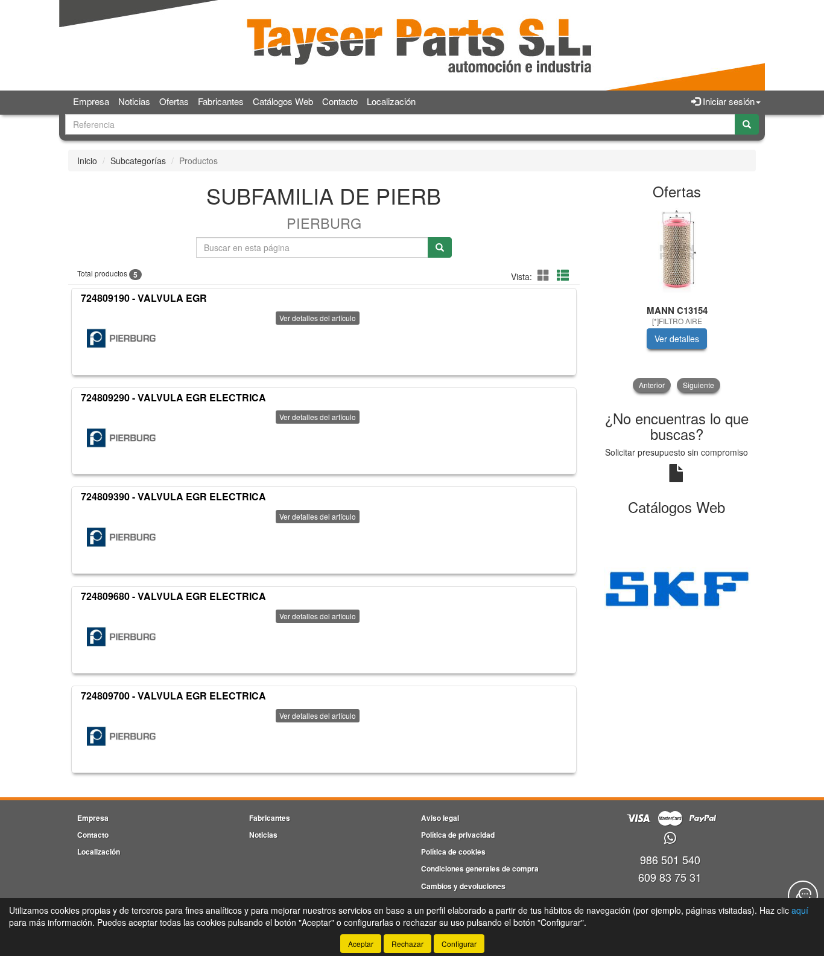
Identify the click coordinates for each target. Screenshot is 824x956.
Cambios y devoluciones (463, 886)
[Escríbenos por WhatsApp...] (670, 838)
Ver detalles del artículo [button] (317, 318)
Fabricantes (221, 101)
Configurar (459, 943)
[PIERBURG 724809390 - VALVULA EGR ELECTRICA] (121, 537)
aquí (799, 910)
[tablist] (677, 300)
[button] (545, 275)
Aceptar (360, 943)
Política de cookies (453, 851)
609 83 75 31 (670, 877)
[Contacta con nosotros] (803, 896)
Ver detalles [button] (676, 339)
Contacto (340, 101)
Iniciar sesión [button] (727, 101)
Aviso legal (440, 817)
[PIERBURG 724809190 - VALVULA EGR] (121, 338)
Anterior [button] (652, 385)
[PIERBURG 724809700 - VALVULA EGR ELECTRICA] (121, 736)
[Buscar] (747, 124)
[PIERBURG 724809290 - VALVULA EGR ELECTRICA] (121, 437)
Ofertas (174, 101)
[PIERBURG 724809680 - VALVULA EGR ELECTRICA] (121, 637)
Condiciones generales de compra (480, 868)
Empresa (91, 101)
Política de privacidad (458, 834)
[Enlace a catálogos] (677, 587)
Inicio (87, 161)
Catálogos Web (283, 101)
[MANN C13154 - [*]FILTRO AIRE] (677, 253)
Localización (391, 101)
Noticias (134, 101)
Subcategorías (138, 161)
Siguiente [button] (698, 385)
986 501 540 (670, 859)
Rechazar (407, 943)
